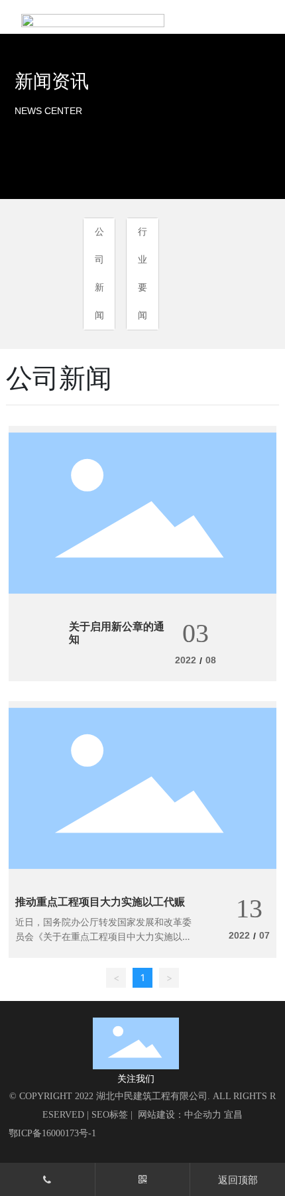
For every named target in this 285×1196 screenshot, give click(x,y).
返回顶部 (238, 1179)
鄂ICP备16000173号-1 (52, 1133)
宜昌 (233, 1115)
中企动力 (202, 1115)
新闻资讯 (52, 81)
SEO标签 (109, 1115)
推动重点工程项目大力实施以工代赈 (100, 901)
